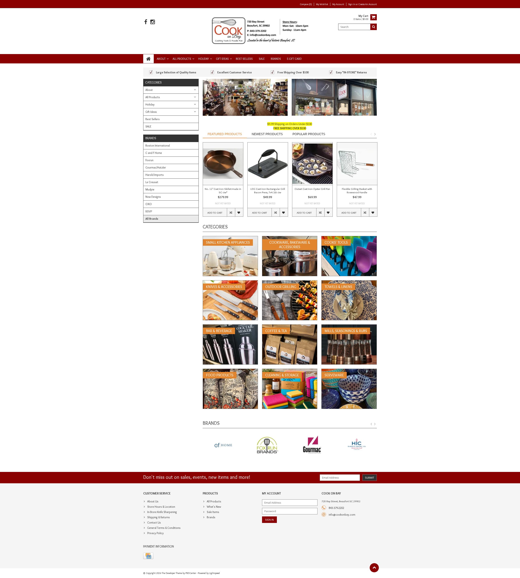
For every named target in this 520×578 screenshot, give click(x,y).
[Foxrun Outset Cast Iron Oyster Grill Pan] (312, 163)
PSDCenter (190, 573)
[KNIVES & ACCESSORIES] (230, 282)
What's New (214, 506)
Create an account (367, 4)
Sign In (352, 4)
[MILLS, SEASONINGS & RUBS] (349, 326)
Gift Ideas (222, 59)
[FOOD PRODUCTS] (230, 371)
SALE (262, 59)
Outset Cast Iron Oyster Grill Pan (312, 188)
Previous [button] (371, 134)
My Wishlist (322, 4)
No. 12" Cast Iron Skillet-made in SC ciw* (223, 190)
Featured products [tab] (225, 134)
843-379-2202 (336, 508)
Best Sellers (244, 59)
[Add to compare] (231, 212)
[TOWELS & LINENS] (349, 282)
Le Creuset (151, 182)
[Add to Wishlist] (239, 212)
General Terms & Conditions (164, 528)
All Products (182, 59)
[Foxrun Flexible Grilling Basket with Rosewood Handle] (357, 163)
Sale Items (213, 512)
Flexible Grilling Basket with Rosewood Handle (357, 190)
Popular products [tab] (308, 134)
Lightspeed (214, 573)
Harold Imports (154, 175)
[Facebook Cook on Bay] (145, 22)
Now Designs (153, 197)
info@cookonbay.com (342, 514)
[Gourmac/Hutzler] (267, 445)
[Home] (148, 58)
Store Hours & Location (161, 506)
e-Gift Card (294, 59)
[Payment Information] (148, 556)
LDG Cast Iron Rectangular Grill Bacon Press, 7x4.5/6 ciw (267, 190)
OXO (148, 204)
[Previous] (371, 424)
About (161, 59)
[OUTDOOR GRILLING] (289, 282)
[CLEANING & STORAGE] (289, 371)
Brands (276, 59)
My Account (338, 4)
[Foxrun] (223, 445)
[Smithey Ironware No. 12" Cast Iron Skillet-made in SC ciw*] (223, 163)
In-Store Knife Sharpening (162, 512)
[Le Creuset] (356, 445)
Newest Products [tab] (267, 134)
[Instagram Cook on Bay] (152, 22)
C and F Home (153, 153)
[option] (223, 181)
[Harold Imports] (312, 445)
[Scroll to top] (374, 567)
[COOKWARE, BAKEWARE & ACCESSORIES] (289, 238)
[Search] (373, 27)
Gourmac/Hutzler (155, 167)
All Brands (151, 219)
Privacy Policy (155, 533)
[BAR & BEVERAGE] (230, 326)
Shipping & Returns (158, 517)
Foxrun (149, 160)
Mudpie (149, 189)
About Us (152, 501)
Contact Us (154, 522)
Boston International (157, 145)
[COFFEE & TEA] (289, 326)
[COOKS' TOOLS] (349, 238)
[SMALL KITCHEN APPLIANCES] (230, 238)
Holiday (203, 59)
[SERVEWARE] (349, 371)
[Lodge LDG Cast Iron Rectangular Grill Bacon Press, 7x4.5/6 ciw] (268, 163)
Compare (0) (306, 4)
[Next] (375, 424)
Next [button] (375, 134)
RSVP (148, 211)
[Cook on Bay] (260, 30)
